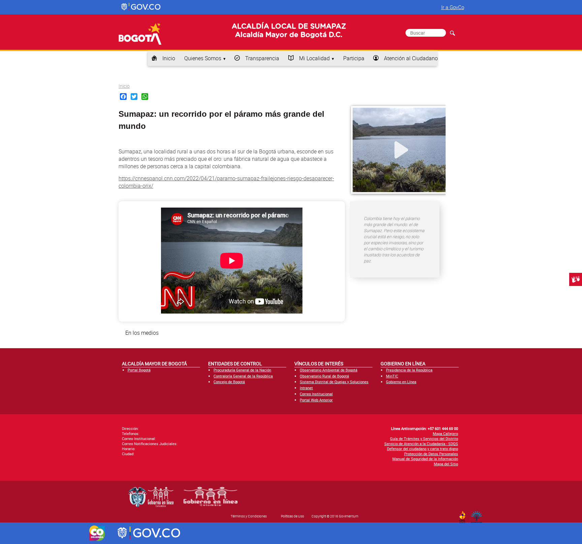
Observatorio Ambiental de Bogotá (328, 369)
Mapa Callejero (445, 433)
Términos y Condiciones (249, 516)
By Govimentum (478, 515)
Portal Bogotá (139, 369)
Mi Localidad (314, 58)
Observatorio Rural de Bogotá (324, 375)
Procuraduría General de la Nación (242, 369)
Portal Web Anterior (316, 399)
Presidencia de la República (409, 369)
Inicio (168, 58)
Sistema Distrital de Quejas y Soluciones (334, 381)
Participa (353, 58)
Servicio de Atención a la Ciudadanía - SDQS (421, 443)
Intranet (306, 387)
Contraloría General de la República (243, 375)
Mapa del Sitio (446, 463)
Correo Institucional (316, 393)
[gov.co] (141, 7)
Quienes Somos (202, 58)
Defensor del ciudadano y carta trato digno (422, 448)
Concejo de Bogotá (229, 381)
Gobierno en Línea (401, 381)
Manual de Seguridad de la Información (425, 458)
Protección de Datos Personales (431, 453)
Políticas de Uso (292, 516)
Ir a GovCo (452, 7)
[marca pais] (97, 533)
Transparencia (262, 58)
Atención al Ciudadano (411, 58)
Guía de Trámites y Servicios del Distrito (424, 438)
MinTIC (392, 375)
